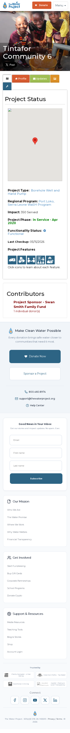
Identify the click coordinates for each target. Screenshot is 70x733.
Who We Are (13, 509)
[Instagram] (25, 700)
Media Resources (15, 622)
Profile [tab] (22, 78)
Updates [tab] (41, 78)
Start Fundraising (16, 566)
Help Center (37, 405)
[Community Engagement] (31, 260)
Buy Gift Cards (14, 573)
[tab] (7, 79)
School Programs (15, 588)
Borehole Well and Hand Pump (34, 192)
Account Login (15, 651)
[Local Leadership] (21, 260)
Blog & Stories (14, 637)
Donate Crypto (14, 595)
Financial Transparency (19, 539)
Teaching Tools (15, 629)
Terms (59, 719)
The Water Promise (17, 517)
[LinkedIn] (55, 700)
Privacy (51, 719)
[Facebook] (14, 700)
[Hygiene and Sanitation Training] (40, 260)
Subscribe (36, 478)
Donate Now (37, 356)
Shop (10, 644)
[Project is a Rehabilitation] (12, 260)
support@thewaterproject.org (37, 398)
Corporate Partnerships (19, 580)
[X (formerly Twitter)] (45, 700)
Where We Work (15, 524)
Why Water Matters (17, 532)
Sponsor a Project (35, 373)
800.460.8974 (37, 391)
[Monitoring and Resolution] (50, 260)
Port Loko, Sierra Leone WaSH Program (31, 202)
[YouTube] (35, 700)
